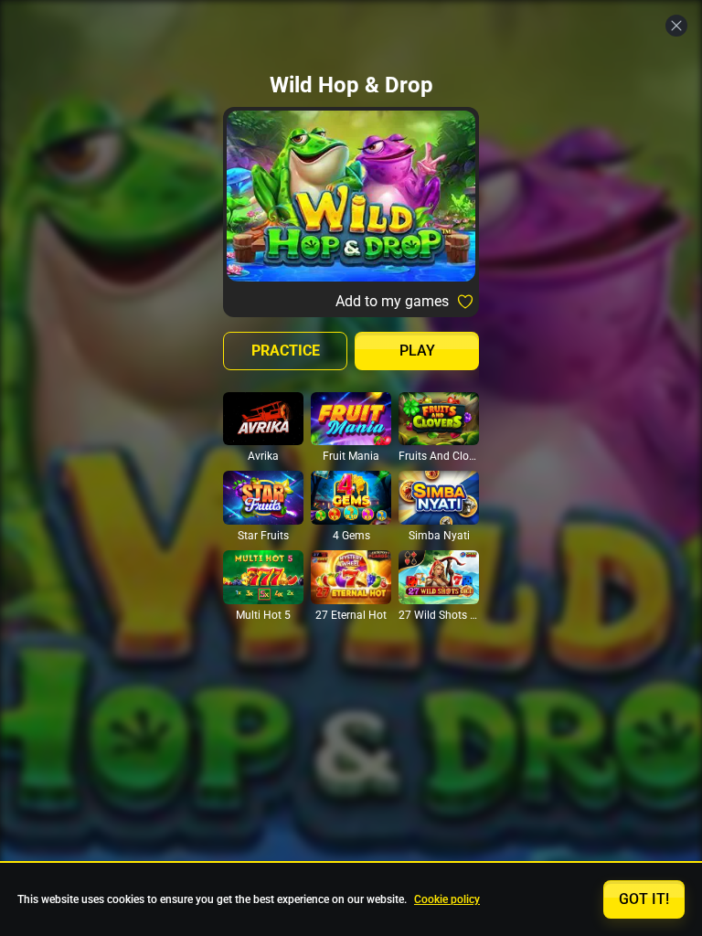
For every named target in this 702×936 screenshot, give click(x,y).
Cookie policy (447, 899)
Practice (285, 350)
